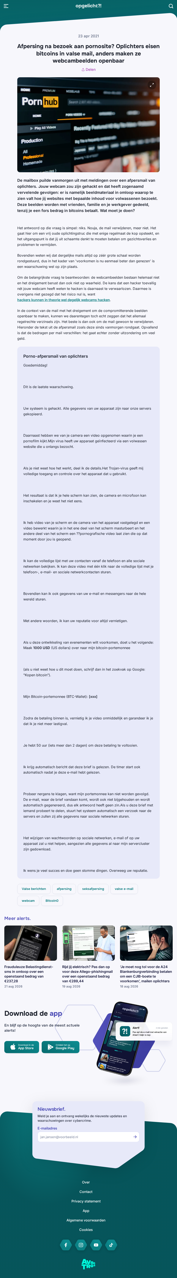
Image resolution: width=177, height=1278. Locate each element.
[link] (88, 6)
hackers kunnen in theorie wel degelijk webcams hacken (63, 300)
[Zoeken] (171, 6)
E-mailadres (47, 1128)
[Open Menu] (6, 6)
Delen (91, 69)
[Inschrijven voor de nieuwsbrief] (135, 1136)
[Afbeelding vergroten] (152, 85)
